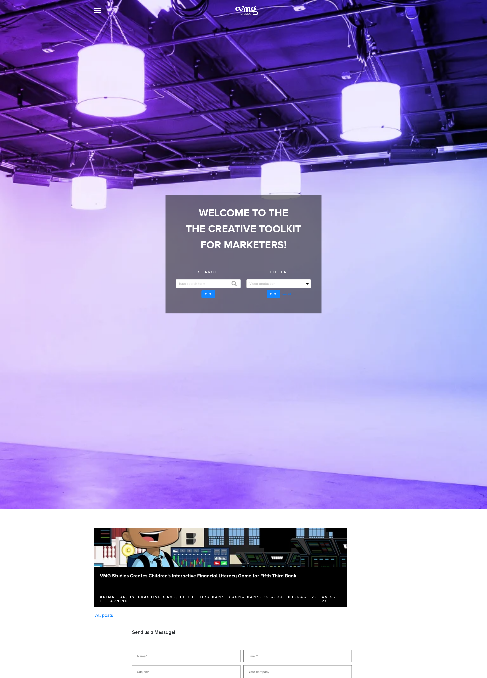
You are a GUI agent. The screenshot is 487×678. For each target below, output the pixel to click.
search (208, 272)
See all (286, 294)
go (208, 294)
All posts (104, 615)
